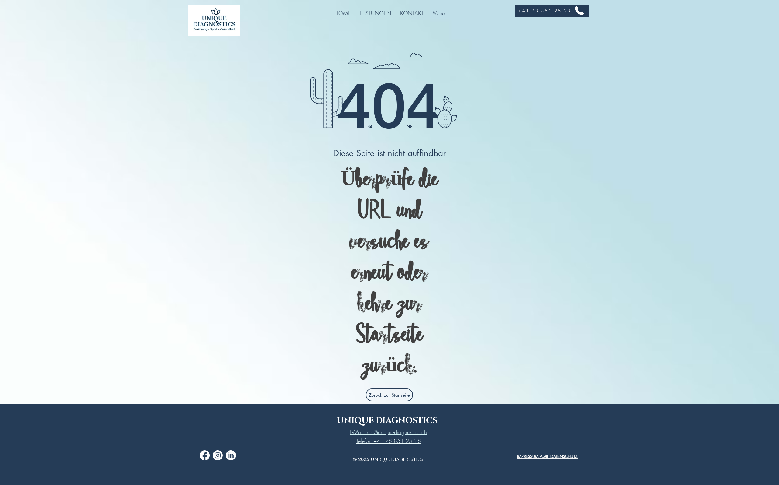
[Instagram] (218, 455)
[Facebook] (205, 455)
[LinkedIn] (231, 455)
